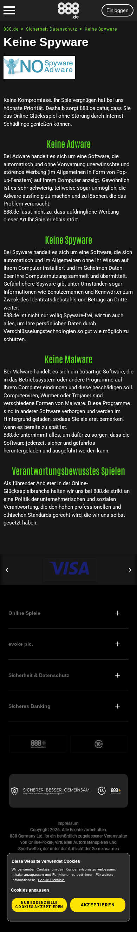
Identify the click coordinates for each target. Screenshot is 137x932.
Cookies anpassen (30, 890)
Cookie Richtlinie (51, 880)
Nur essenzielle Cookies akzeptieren (39, 905)
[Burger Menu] (9, 10)
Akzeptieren (98, 904)
